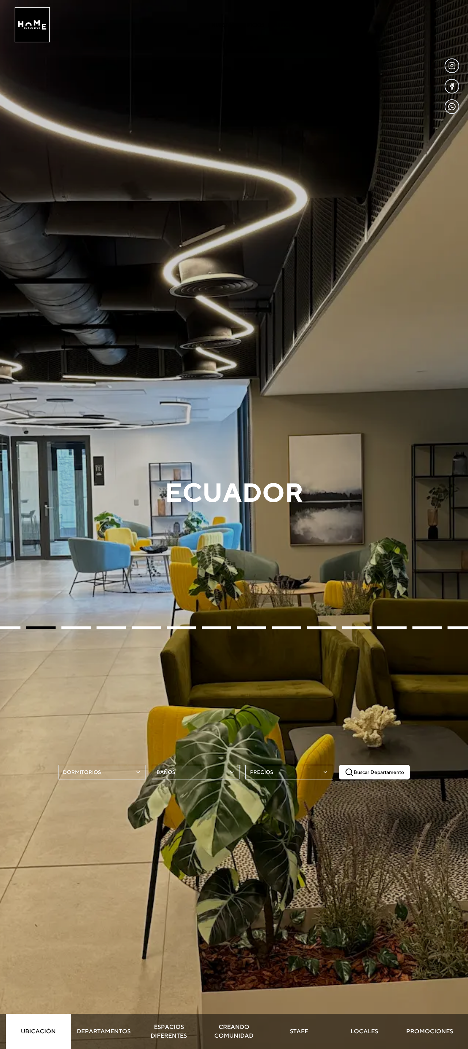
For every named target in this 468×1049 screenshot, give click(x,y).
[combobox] (102, 772)
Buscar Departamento (379, 772)
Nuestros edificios (238, 25)
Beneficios (282, 25)
